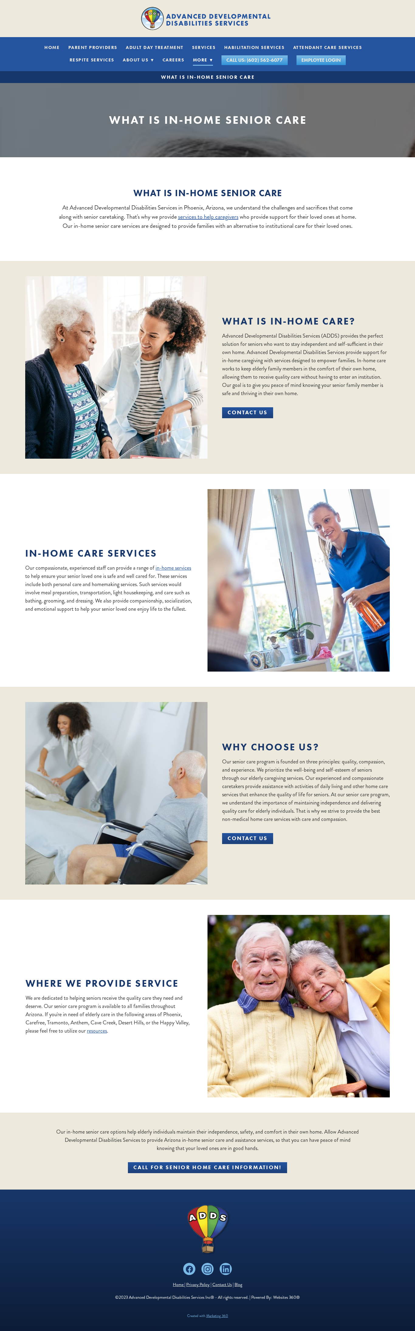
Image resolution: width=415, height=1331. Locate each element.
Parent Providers (92, 47)
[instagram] (207, 1269)
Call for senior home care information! (207, 1167)
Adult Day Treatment (154, 47)
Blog (238, 1285)
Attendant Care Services (327, 47)
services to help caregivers (208, 216)
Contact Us (248, 412)
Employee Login (321, 60)
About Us (138, 60)
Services (203, 47)
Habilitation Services (254, 47)
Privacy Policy (198, 1285)
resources (97, 1031)
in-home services (173, 568)
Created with (207, 1316)
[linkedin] (226, 1269)
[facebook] (189, 1269)
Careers (173, 60)
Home (52, 47)
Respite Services (92, 60)
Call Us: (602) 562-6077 (254, 60)
